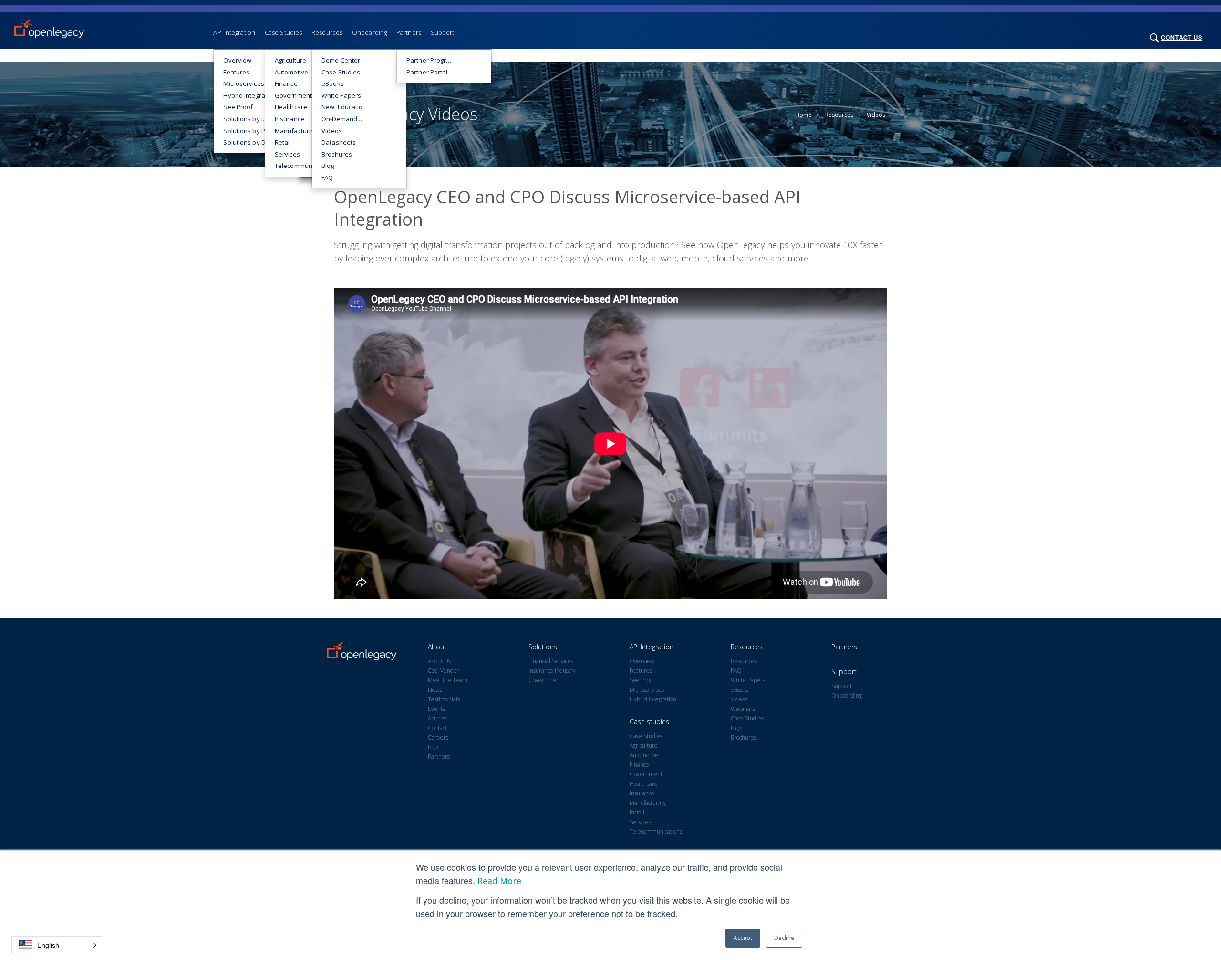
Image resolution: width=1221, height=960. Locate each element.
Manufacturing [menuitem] (296, 130)
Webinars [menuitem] (743, 709)
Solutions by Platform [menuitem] (251, 130)
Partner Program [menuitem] (430, 60)
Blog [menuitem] (327, 165)
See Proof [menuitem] (238, 107)
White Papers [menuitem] (341, 95)
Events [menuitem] (436, 709)
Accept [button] (743, 938)
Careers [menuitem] (438, 738)
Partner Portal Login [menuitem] (435, 72)
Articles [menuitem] (437, 718)
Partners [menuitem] (408, 32)
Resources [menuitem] (326, 32)
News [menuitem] (435, 690)
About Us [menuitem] (439, 661)
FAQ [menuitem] (327, 177)
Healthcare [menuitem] (291, 107)
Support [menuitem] (443, 32)
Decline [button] (784, 938)
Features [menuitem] (236, 72)
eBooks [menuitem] (332, 83)
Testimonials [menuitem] (444, 699)
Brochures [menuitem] (336, 154)
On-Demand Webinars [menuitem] (350, 119)
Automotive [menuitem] (291, 72)
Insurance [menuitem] (289, 119)
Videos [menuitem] (331, 130)
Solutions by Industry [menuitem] (251, 119)
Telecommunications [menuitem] (303, 165)
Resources (839, 115)
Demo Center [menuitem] (340, 60)
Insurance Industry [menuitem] (552, 671)
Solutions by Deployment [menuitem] (251, 142)
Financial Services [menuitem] (550, 661)
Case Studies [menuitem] (283, 32)
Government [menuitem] (293, 95)
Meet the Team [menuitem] (447, 680)
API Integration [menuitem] (234, 32)
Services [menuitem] (287, 154)
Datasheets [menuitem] (338, 142)
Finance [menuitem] (286, 83)
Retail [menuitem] (283, 142)
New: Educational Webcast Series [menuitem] (350, 107)
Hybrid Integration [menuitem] (249, 95)
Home (803, 115)
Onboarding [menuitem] (369, 32)
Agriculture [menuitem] (290, 60)
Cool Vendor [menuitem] (443, 671)
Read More (499, 881)
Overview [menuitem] (237, 60)
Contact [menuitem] (437, 728)
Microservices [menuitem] (243, 83)
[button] (57, 945)
